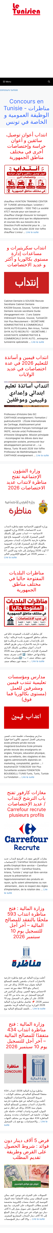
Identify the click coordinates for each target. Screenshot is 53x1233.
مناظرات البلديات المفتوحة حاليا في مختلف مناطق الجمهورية (26, 581)
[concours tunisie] (26, 9)
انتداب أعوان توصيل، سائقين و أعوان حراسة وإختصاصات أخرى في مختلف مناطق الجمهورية (26, 146)
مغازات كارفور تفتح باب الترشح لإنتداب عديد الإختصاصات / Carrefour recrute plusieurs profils (26, 804)
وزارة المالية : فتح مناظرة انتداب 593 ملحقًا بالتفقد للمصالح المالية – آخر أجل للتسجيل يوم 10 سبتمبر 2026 (26, 922)
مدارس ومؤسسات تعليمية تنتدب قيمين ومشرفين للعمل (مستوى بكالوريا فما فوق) (26, 688)
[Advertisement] (26, 48)
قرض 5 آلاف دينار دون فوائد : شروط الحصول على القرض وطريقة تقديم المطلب (26, 1148)
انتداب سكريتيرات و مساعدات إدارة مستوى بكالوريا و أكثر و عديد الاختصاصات (26, 256)
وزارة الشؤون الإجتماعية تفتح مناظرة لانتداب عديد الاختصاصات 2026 (27, 479)
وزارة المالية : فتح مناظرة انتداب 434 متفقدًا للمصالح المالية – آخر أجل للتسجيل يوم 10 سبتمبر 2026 (26, 1035)
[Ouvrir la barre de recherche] (49, 82)
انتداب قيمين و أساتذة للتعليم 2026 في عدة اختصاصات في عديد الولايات (26, 365)
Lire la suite (32, 232)
